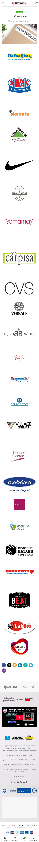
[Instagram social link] (20, 782)
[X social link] (9, 665)
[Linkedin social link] (20, 665)
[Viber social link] (4, 670)
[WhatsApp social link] (25, 665)
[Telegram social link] (31, 665)
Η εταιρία (19, 12)
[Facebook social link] (4, 665)
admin (13, 21)
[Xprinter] (28, 686)
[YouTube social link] (24, 782)
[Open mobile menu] (3, 3)
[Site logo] (19, 3)
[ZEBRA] (11, 686)
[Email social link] (14, 665)
